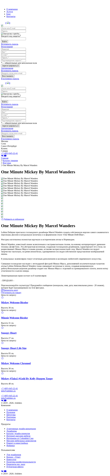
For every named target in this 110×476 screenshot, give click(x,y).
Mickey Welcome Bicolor (14, 302)
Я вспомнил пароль (10, 79)
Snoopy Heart (8, 332)
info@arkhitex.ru (8, 391)
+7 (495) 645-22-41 (9, 153)
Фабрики (10, 445)
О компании (12, 9)
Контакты (10, 16)
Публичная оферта (14, 467)
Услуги (9, 11)
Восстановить (7, 76)
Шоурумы (11, 415)
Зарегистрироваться (10, 66)
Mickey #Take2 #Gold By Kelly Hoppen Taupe (27, 378)
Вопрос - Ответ (13, 457)
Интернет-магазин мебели (18, 436)
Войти (4, 42)
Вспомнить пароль (9, 44)
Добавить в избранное (14, 219)
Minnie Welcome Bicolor (14, 317)
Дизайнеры (11, 431)
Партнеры (11, 417)
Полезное (10, 412)
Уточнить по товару (12, 292)
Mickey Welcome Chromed (16, 363)
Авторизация (7, 68)
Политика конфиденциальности (21, 462)
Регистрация (7, 46)
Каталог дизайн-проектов (18, 433)
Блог (8, 14)
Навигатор (11, 459)
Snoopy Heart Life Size (13, 348)
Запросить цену (11, 290)
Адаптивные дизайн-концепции (21, 429)
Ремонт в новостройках (17, 443)
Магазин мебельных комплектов (21, 441)
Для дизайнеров (13, 454)
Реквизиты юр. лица (15, 464)
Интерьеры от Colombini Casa (19, 438)
